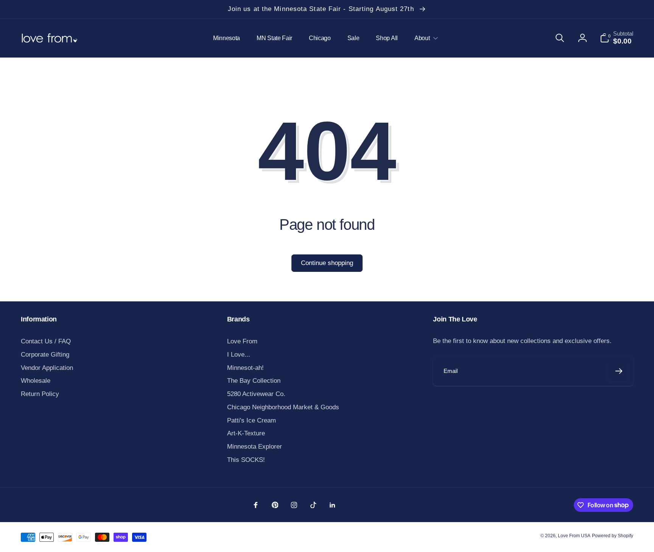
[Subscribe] (618, 371)
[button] (424, 38)
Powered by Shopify (612, 535)
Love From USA (574, 535)
